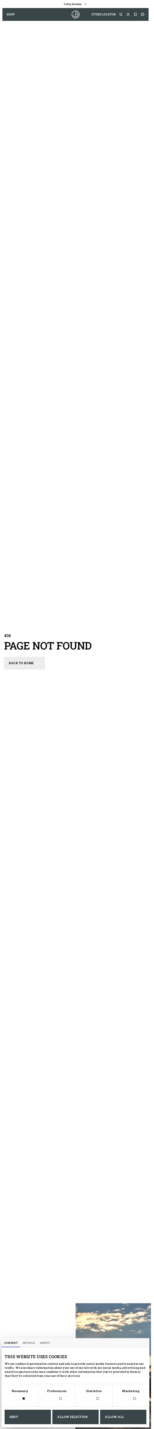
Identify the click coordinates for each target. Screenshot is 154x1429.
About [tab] (45, 1343)
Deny (13, 1417)
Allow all (114, 1417)
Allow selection (72, 1417)
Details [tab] (29, 1343)
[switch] (57, 1399)
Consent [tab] (11, 1343)
